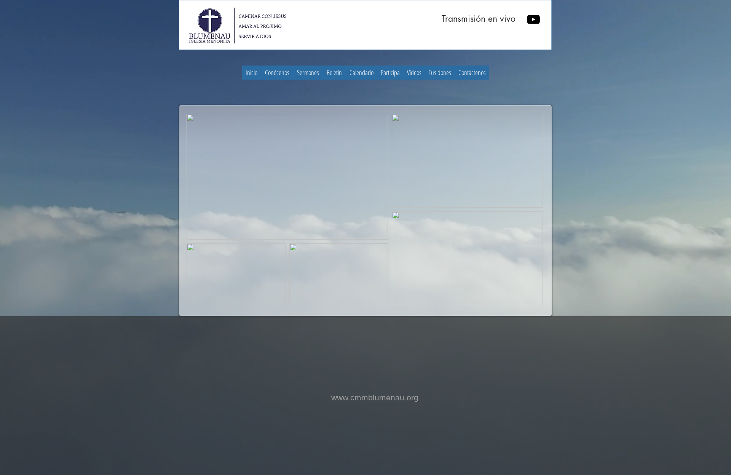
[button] (277, 73)
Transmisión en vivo (479, 18)
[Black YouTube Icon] (533, 19)
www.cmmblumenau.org (374, 397)
